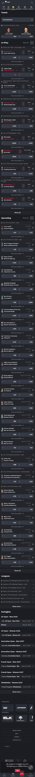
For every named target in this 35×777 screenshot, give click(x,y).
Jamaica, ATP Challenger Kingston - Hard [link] (15, 584)
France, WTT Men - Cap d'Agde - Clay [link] (14, 47)
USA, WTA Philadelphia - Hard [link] (11, 133)
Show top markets (16, 61)
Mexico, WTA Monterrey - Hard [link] (12, 486)
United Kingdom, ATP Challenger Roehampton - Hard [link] (17, 180)
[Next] (33, 31)
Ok (17, 771)
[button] (17, 47)
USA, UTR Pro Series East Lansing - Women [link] (15, 163)
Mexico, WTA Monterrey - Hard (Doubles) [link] (15, 595)
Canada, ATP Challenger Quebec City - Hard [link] (16, 581)
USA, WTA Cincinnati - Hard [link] (11, 223)
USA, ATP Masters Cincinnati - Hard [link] (13, 455)
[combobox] (6, 746)
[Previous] (2, 31)
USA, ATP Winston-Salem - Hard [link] (12, 239)
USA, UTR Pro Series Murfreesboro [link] (13, 64)
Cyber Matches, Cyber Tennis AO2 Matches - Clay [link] (17, 99)
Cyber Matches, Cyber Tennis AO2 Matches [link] (16, 116)
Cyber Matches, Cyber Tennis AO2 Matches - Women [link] (16, 81)
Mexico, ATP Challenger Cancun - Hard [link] (14, 588)
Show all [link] (25, 43)
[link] (9, 3)
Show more (16, 606)
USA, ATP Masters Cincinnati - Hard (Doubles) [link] (16, 472)
